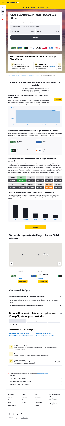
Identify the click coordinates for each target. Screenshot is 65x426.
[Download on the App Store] (53, 403)
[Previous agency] (11, 264)
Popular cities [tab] (14, 325)
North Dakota (31, 75)
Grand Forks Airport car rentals (44, 333)
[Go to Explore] (3, 14)
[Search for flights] (3, 7)
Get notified (52, 66)
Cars (9, 75)
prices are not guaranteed (42, 373)
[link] (58, 99)
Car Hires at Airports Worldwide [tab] (37, 321)
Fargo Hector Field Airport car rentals (19, 333)
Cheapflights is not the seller (18, 378)
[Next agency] (59, 264)
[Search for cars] (3, 11)
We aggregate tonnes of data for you (20, 381)
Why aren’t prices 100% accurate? (20, 384)
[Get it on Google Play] (53, 399)
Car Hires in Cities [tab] (54, 321)
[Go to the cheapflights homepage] (12, 2)
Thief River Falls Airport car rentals (45, 335)
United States (23, 75)
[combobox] (15, 23)
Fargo (37, 75)
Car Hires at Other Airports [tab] (17, 321)
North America (15, 75)
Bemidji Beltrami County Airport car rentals (21, 335)
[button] (3, 2)
